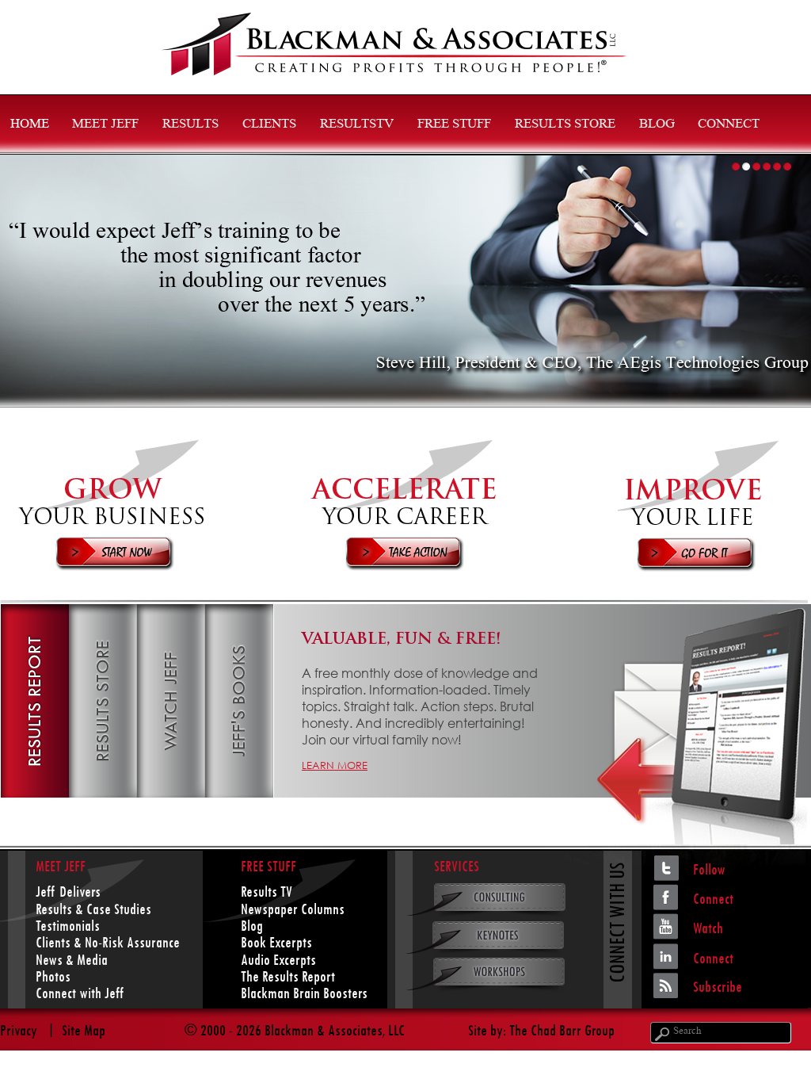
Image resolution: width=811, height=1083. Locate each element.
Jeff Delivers (68, 891)
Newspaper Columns (293, 909)
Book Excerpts (276, 942)
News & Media (72, 960)
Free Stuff (454, 125)
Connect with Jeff (80, 993)
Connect (729, 125)
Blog (657, 125)
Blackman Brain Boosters (304, 993)
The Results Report (288, 976)
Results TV (266, 891)
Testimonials (68, 926)
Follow (709, 869)
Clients (269, 125)
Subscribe (717, 987)
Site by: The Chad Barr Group (541, 1030)
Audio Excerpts (278, 960)
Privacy (18, 1030)
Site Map (83, 1030)
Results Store (565, 125)
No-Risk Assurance (132, 942)
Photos (53, 976)
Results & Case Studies (93, 909)
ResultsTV (357, 125)
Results (190, 125)
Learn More (334, 765)
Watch (708, 928)
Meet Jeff (105, 125)
